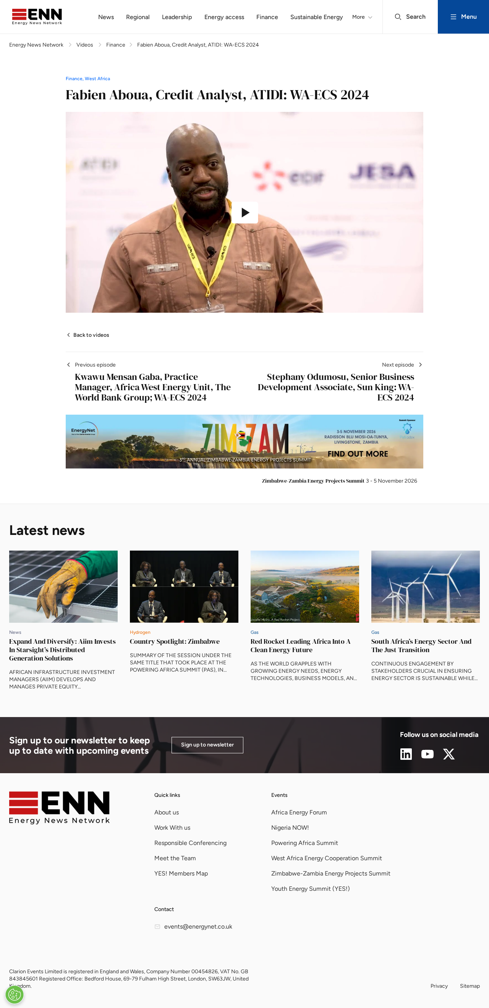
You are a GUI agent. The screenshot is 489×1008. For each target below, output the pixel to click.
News (106, 17)
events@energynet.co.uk (198, 926)
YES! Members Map (181, 873)
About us (166, 812)
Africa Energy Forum (299, 812)
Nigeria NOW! (290, 827)
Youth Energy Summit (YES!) (310, 888)
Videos (84, 45)
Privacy (439, 986)
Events (279, 795)
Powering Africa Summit (304, 842)
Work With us (172, 827)
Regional (138, 17)
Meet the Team (175, 858)
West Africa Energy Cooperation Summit (326, 858)
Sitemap (470, 986)
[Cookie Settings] (14, 994)
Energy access (224, 17)
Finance (267, 17)
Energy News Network (36, 45)
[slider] (203, 300)
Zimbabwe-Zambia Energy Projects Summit (330, 873)
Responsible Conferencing (190, 842)
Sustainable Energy (316, 17)
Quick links (167, 795)
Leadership (177, 17)
